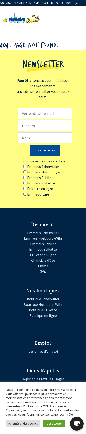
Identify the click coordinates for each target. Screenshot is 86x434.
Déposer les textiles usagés (43, 379)
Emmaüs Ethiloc (43, 243)
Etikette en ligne (43, 254)
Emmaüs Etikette (43, 249)
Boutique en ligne (43, 315)
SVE (43, 271)
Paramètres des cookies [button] (23, 423)
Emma (43, 266)
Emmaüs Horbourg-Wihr (43, 238)
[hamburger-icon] (78, 19)
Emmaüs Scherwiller (43, 232)
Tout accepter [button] (53, 423)
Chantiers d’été (43, 260)
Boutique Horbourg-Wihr (43, 304)
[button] (77, 424)
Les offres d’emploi (43, 351)
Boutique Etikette (43, 310)
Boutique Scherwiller (43, 299)
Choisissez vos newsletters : (45, 161)
